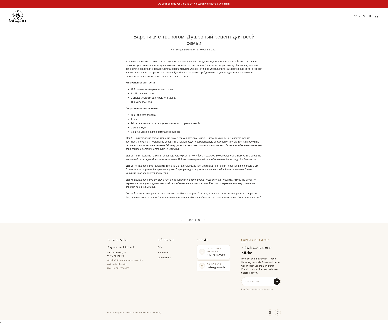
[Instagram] (270, 312)
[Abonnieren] (277, 281)
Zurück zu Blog (196, 220)
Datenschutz (164, 257)
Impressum (163, 252)
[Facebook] (278, 312)
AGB (160, 246)
